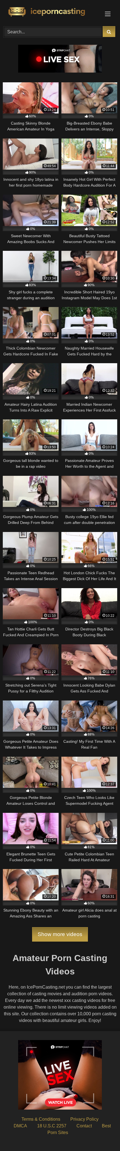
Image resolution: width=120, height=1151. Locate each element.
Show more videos (60, 934)
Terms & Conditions (40, 1119)
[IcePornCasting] (49, 12)
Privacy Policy (84, 1119)
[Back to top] (103, 1134)
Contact (84, 1125)
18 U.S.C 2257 (51, 1125)
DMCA (20, 1125)
